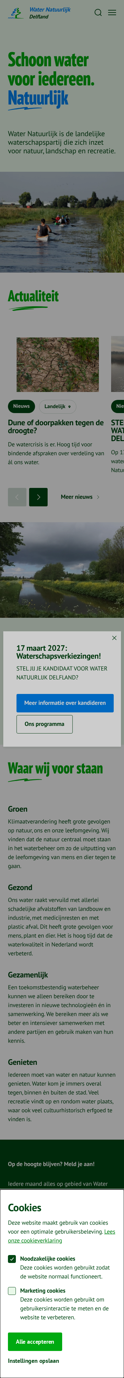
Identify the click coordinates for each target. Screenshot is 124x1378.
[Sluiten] (114, 638)
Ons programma (44, 724)
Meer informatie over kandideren (65, 703)
